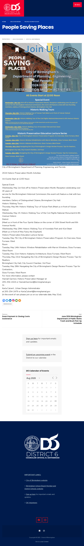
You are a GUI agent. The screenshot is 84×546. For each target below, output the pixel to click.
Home (4, 21)
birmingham (8, 304)
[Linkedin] (10, 300)
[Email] (16, 300)
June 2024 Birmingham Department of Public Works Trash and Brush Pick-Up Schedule (69, 318)
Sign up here (30, 494)
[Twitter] (7, 300)
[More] (19, 300)
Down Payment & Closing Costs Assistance (16, 316)
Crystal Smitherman (33, 39)
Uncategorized (15, 21)
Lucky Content (44, 542)
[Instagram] (13, 300)
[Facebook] (3, 300)
